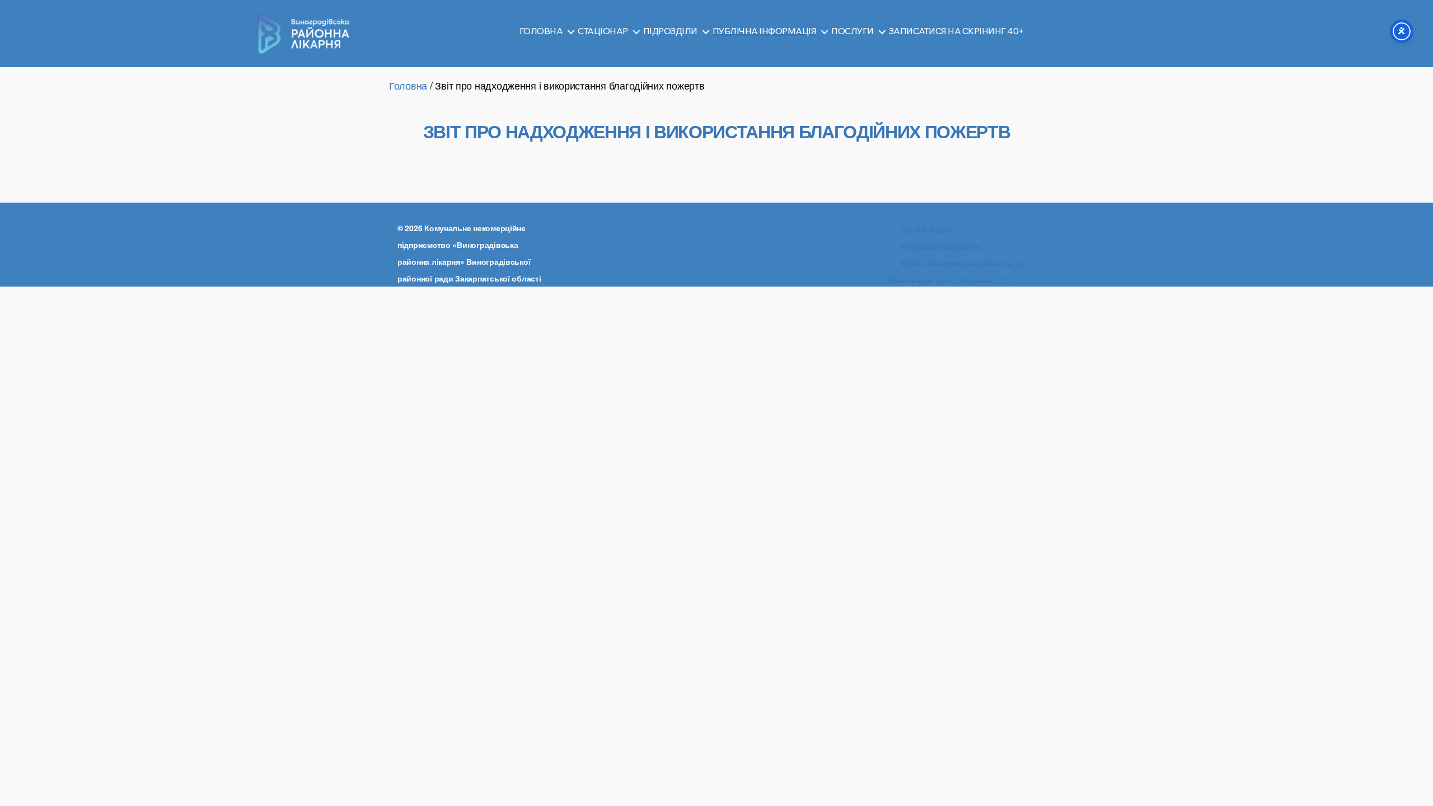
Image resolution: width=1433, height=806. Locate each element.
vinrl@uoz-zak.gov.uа (940, 246)
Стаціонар (603, 31)
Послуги (852, 31)
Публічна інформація (765, 31)
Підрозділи (670, 31)
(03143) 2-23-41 (929, 229)
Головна (541, 31)
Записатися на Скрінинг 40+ (956, 31)
